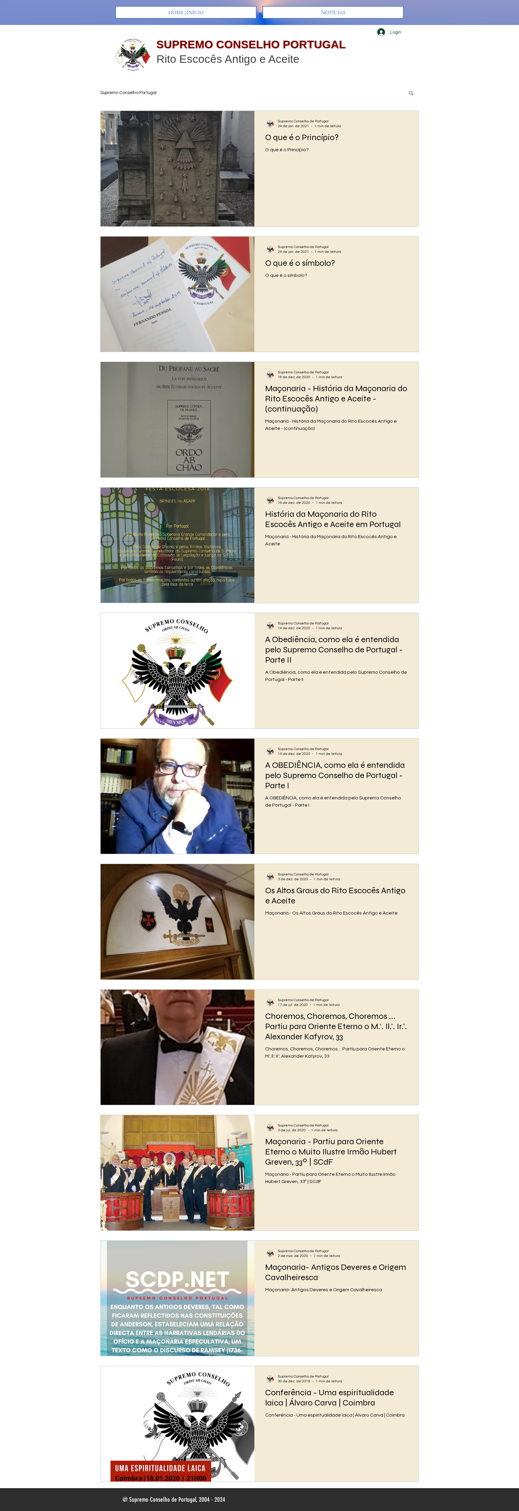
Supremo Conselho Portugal (128, 92)
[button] (411, 93)
